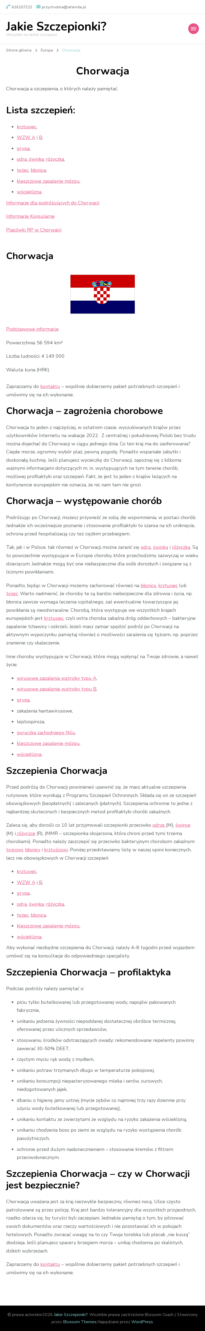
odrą (146, 547)
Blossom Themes (80, 1322)
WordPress (142, 1322)
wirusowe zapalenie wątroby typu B (56, 689)
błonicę (148, 585)
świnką (160, 547)
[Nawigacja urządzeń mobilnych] (193, 28)
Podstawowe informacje (32, 329)
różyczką (181, 547)
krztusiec (26, 127)
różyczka (55, 159)
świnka (35, 159)
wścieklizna (29, 192)
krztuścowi (56, 850)
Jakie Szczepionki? (56, 26)
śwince (182, 825)
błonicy (32, 850)
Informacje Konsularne (30, 216)
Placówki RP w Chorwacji (33, 230)
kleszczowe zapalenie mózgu (48, 181)
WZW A (26, 137)
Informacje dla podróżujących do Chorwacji (52, 203)
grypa (23, 148)
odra (22, 159)
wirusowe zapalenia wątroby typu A (56, 678)
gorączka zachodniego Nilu (46, 732)
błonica (38, 170)
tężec (23, 170)
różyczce (25, 833)
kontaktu (50, 386)
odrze (159, 825)
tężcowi (14, 850)
